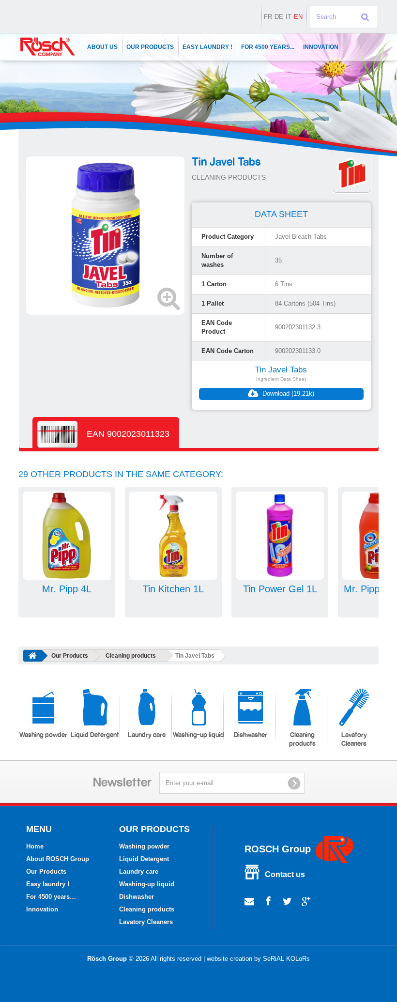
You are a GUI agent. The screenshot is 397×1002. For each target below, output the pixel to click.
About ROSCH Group (57, 859)
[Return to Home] (32, 656)
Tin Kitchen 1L (173, 589)
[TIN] (352, 172)
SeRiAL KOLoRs (286, 958)
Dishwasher (250, 735)
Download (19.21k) (287, 393)
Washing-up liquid (198, 735)
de (279, 16)
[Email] (249, 900)
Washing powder (43, 735)
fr (268, 16)
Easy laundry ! (207, 47)
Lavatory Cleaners (354, 739)
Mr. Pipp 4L (67, 589)
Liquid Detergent (95, 735)
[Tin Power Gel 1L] (279, 535)
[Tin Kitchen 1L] (173, 535)
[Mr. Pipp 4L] (66, 535)
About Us (102, 47)
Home (35, 846)
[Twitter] (287, 900)
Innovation (320, 47)
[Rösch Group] (48, 46)
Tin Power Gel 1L (280, 589)
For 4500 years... (267, 47)
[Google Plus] (306, 900)
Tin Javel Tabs (281, 369)
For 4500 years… (51, 896)
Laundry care (147, 735)
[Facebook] (268, 900)
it (288, 16)
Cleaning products (131, 655)
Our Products (150, 47)
